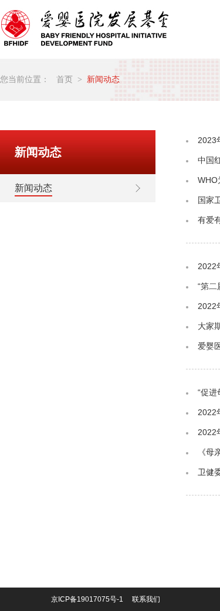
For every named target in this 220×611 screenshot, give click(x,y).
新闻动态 (103, 79)
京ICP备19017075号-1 (87, 599)
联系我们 (146, 599)
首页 (64, 79)
